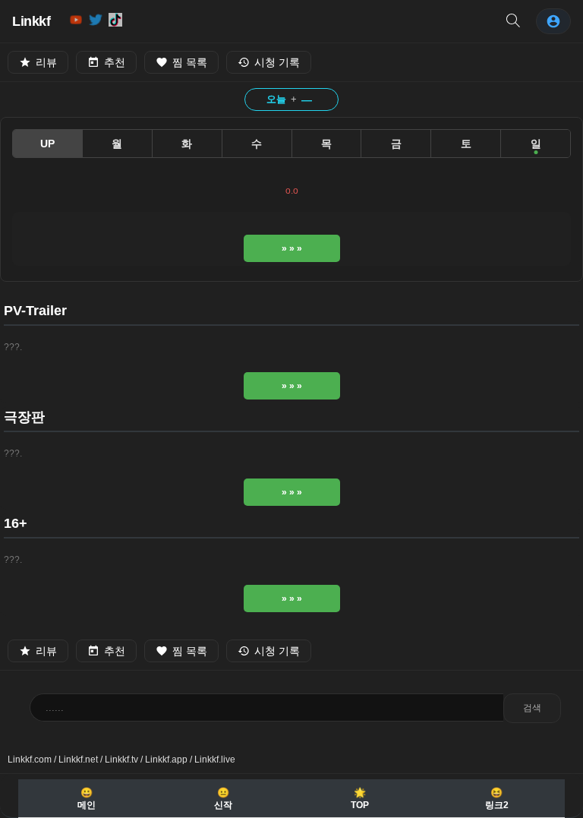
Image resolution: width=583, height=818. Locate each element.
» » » (292, 248)
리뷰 (46, 62)
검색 (532, 708)
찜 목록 (189, 62)
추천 (114, 62)
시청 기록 (277, 62)
